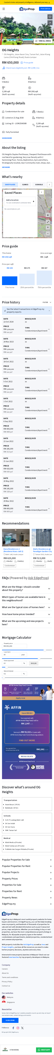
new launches (14, 957)
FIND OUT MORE (27, 740)
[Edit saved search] (49, 22)
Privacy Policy (7, 981)
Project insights (8, 947)
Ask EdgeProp (38, 578)
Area (43, 944)
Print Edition (45, 9)
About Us (5, 973)
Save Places (10, 184)
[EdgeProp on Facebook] (13, 1028)
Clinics (25, 184)
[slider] (45, 650)
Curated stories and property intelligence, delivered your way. (26, 2)
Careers (5, 969)
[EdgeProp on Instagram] (18, 1028)
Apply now (20, 698)
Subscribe (10, 1020)
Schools (39, 184)
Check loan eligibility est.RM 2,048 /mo (22, 68)
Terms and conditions (10, 977)
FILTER (45, 302)
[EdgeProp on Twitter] (22, 1028)
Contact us (6, 986)
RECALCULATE (27, 756)
